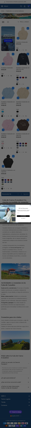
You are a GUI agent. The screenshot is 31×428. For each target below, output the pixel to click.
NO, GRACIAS (23, 218)
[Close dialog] (30, 205)
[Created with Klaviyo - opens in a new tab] (15, 222)
